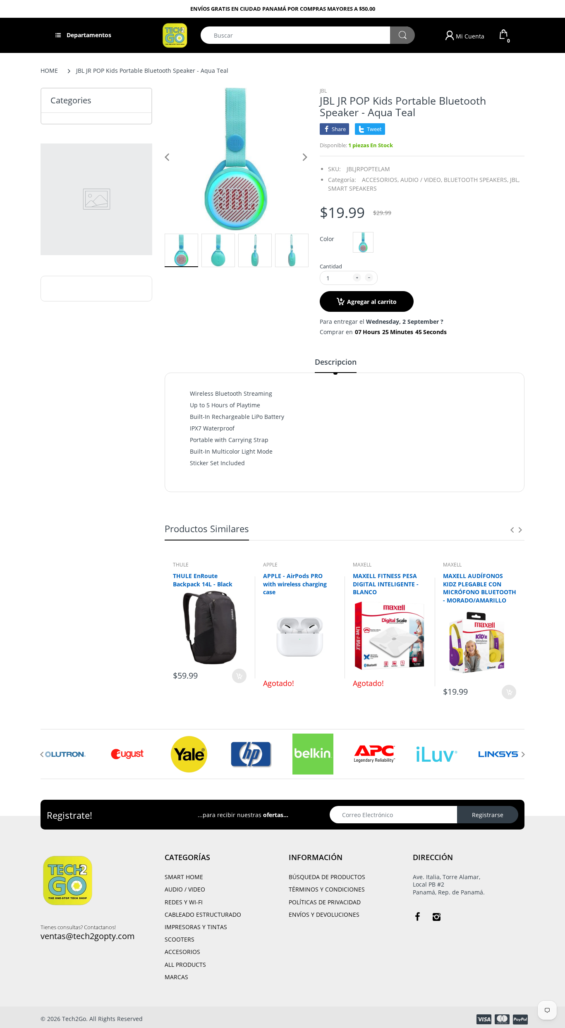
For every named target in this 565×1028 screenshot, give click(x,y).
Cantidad (331, 266)
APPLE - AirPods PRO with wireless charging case (295, 584)
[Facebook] (417, 916)
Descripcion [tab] (336, 362)
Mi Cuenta (469, 36)
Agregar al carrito (372, 302)
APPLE (270, 564)
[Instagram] (436, 916)
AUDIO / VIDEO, (421, 180)
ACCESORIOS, (380, 180)
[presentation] (512, 530)
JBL (323, 90)
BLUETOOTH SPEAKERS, (476, 180)
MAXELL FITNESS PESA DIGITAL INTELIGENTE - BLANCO (386, 584)
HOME (49, 70)
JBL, (515, 180)
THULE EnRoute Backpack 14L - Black (202, 580)
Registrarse (487, 815)
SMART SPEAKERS (352, 188)
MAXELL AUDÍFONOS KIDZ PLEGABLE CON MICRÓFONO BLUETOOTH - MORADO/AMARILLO (479, 588)
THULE (181, 564)
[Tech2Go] (174, 34)
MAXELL (362, 564)
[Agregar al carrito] (239, 676)
